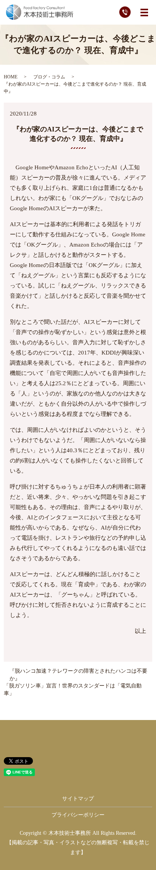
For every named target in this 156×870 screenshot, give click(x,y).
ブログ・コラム (49, 77)
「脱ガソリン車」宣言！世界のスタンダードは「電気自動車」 (73, 689)
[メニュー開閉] (144, 12)
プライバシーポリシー (78, 815)
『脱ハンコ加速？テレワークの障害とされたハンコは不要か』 (78, 674)
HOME (10, 77)
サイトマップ (78, 798)
